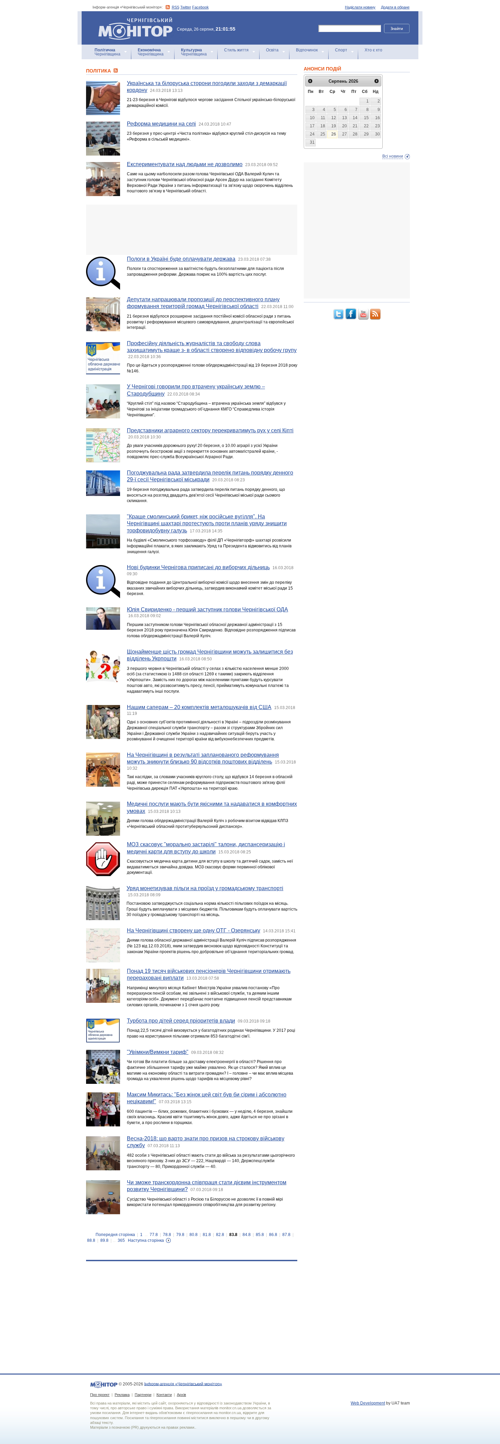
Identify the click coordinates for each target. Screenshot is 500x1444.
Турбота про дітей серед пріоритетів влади (181, 1021)
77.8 (154, 1234)
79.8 (180, 1234)
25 (322, 134)
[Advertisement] (191, 229)
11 (323, 117)
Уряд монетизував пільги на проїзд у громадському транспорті (205, 888)
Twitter (185, 7)
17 (312, 126)
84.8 (247, 1234)
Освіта (272, 50)
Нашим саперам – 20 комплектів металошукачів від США (199, 707)
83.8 (233, 1234)
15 (366, 117)
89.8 (104, 1240)
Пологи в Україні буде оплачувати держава (181, 259)
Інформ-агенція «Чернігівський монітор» (132, 20)
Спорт (341, 50)
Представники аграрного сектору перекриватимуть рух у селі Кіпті (210, 430)
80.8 (193, 1234)
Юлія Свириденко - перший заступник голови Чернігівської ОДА (207, 609)
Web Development (368, 1403)
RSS (175, 7)
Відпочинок (307, 50)
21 (355, 126)
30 (377, 134)
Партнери (143, 1395)
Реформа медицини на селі (161, 124)
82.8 (220, 1234)
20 (344, 126)
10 (312, 117)
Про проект (100, 1395)
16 (377, 117)
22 (366, 126)
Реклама (122, 1395)
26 (333, 134)
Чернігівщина (107, 52)
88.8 (91, 1240)
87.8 (286, 1234)
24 (312, 134)
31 (312, 142)
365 (121, 1240)
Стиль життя (236, 50)
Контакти (164, 1395)
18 (322, 126)
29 (366, 134)
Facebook (200, 7)
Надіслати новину (360, 7)
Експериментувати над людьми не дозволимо (185, 164)
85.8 (260, 1234)
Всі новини (392, 156)
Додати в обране (395, 7)
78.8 (167, 1234)
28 (355, 134)
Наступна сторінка (146, 1240)
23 (377, 126)
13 (344, 117)
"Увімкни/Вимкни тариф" (157, 1052)
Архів (181, 1395)
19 (333, 126)
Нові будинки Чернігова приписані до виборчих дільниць (198, 567)
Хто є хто (373, 50)
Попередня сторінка (115, 1234)
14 (355, 117)
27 (344, 134)
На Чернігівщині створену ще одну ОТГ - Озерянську (193, 930)
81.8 (207, 1234)
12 (333, 117)
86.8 (273, 1234)
